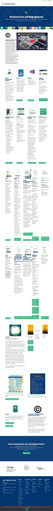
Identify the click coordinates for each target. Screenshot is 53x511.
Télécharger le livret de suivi (17, 239)
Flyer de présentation (9, 423)
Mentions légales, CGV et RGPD (21, 503)
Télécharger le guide (32, 162)
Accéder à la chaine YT (43, 100)
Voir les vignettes (9, 162)
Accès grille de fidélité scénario (35, 238)
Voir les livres (19, 100)
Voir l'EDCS (8, 239)
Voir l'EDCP (8, 318)
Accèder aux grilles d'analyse (27, 318)
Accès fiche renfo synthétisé (45, 318)
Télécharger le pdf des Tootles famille (31, 348)
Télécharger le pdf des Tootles (31, 342)
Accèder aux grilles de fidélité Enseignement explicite (35, 302)
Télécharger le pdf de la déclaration (12, 399)
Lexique (20, 500)
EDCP (40, 482)
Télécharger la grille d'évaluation (18, 318)
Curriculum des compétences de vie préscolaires (45, 180)
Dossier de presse (9, 426)
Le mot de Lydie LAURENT (20, 485)
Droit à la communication (35, 395)
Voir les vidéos (31, 100)
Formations (27, 481)
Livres (40, 486)
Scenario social (34, 178)
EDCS (40, 481)
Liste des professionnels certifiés (34, 491)
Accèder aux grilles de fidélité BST (35, 317)
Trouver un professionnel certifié (34, 483)
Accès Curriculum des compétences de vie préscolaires (45, 238)
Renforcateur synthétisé (45, 255)
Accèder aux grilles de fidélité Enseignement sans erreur (35, 310)
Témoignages (21, 491)
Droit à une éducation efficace (14, 393)
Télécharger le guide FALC (27, 234)
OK (26, 509)
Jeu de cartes (41, 484)
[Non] (51, 508)
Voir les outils (19, 162)
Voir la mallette (42, 162)
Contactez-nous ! (26, 453)
